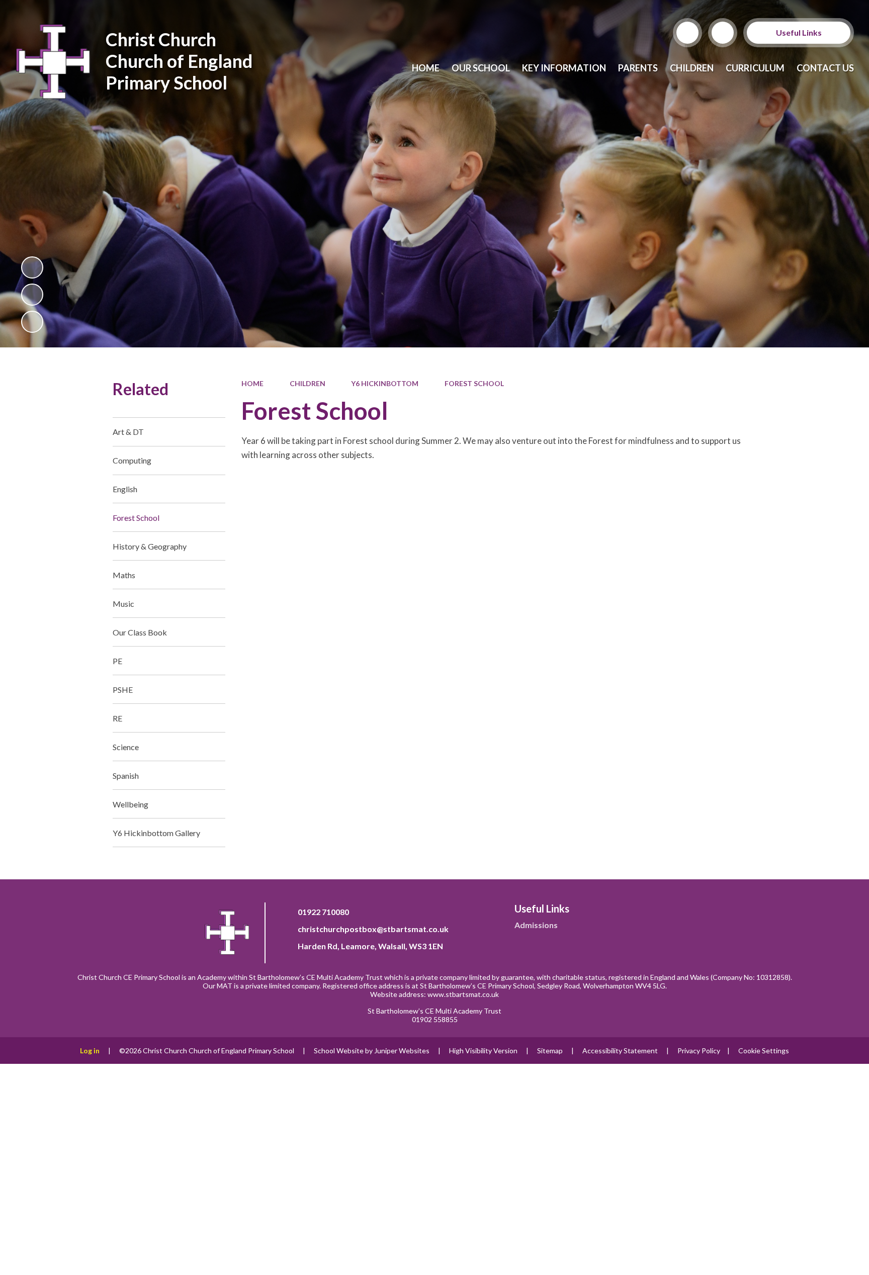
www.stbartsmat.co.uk (463, 994)
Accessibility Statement (620, 1050)
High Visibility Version (483, 1050)
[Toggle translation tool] (722, 32)
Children (307, 383)
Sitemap (550, 1050)
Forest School (474, 383)
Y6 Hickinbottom (384, 383)
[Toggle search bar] (687, 32)
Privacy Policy (698, 1050)
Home (252, 383)
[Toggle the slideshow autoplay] (32, 267)
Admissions (536, 925)
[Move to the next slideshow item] (32, 322)
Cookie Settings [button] (763, 1050)
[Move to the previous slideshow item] (32, 295)
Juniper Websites (401, 1050)
